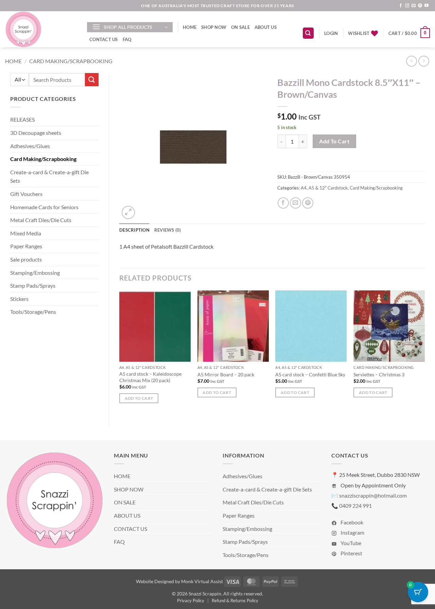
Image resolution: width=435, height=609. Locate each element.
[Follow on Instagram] (407, 5)
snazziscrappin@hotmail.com (373, 495)
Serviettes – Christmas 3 (378, 374)
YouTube (350, 543)
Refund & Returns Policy (235, 600)
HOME (189, 27)
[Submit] (92, 79)
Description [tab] (134, 230)
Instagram (352, 532)
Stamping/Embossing (35, 272)
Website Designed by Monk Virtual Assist (179, 581)
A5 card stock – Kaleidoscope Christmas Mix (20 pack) (150, 377)
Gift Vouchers (26, 194)
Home (13, 61)
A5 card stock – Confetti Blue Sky (310, 374)
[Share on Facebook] (283, 203)
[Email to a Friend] (295, 203)
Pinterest (351, 553)
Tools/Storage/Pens (33, 311)
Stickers (19, 298)
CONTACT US (103, 39)
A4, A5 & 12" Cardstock (324, 188)
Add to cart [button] (139, 398)
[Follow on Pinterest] (420, 5)
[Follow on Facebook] (401, 5)
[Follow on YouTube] (426, 5)
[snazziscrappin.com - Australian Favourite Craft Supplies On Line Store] (41, 29)
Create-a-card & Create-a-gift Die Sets (49, 176)
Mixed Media (25, 233)
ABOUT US (266, 27)
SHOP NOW (213, 27)
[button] (130, 27)
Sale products (26, 259)
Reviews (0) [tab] (167, 230)
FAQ (127, 39)
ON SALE (240, 27)
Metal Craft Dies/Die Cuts (40, 220)
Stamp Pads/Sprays (32, 285)
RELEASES (22, 119)
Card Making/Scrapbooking (70, 61)
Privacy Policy (190, 600)
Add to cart (334, 141)
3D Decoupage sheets (35, 132)
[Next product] (411, 61)
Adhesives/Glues (30, 146)
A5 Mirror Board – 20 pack (225, 374)
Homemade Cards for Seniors (44, 207)
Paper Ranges (26, 246)
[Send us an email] (414, 5)
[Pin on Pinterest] (307, 203)
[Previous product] (423, 61)
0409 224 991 (355, 505)
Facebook (351, 522)
